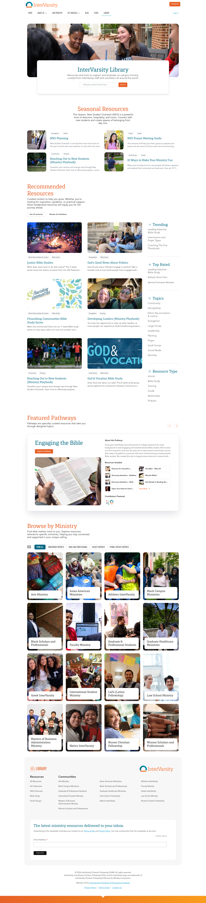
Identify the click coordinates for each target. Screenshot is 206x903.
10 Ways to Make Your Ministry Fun (150, 160)
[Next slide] (177, 426)
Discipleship (93, 257)
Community (55, 154)
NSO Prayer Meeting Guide (144, 138)
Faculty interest (98, 547)
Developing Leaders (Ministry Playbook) (113, 318)
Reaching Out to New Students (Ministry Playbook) (69, 160)
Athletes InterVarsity (121, 594)
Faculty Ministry (80, 645)
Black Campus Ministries (156, 592)
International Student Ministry (83, 693)
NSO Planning (59, 138)
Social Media (154, 350)
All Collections (36, 786)
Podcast (152, 401)
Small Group (133, 155)
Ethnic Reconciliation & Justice (38, 257)
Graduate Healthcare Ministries (160, 643)
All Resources (35, 781)
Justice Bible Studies (40, 262)
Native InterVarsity (82, 745)
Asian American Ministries (80, 592)
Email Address (41, 840)
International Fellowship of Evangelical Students (109, 883)
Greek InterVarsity (42, 695)
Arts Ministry (39, 594)
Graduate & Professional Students (122, 643)
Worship (152, 355)
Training (66, 154)
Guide (65, 133)
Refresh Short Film (157, 277)
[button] (36, 214)
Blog (87, 13)
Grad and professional (78, 547)
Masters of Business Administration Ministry (44, 742)
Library (106, 13)
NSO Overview (36, 791)
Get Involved (72, 13)
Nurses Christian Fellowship (119, 744)
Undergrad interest (56, 547)
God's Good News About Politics (108, 262)
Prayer (131, 133)
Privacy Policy (104, 831)
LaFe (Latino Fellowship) (116, 693)
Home (30, 13)
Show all (40, 547)
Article (151, 376)
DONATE (175, 4)
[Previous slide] (169, 426)
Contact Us (117, 888)
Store (96, 13)
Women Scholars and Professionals (160, 744)
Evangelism (55, 133)
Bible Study (56, 257)
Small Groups (35, 801)
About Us (41, 13)
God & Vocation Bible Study (105, 378)
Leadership (154, 331)
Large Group (154, 326)
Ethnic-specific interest (119, 547)
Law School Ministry (160, 695)
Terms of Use (89, 831)
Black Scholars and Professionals (43, 643)
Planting (152, 336)
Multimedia (154, 396)
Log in (175, 13)
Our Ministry (57, 13)
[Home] (42, 5)
